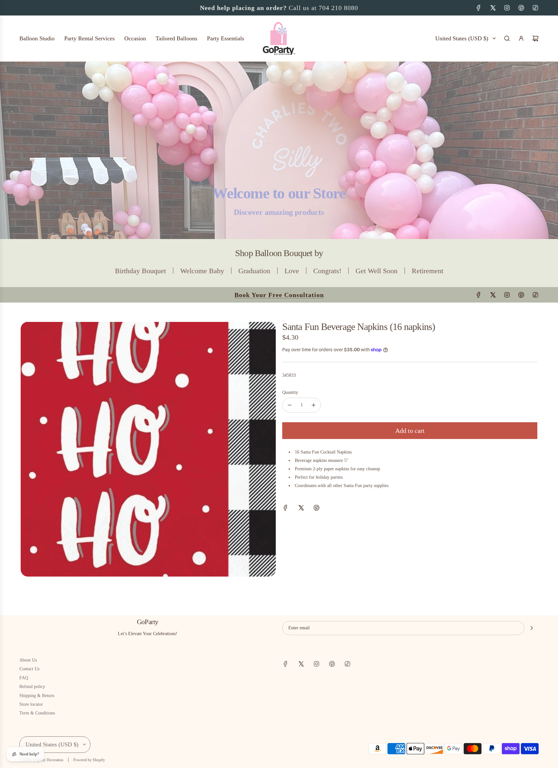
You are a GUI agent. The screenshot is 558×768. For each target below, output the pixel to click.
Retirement (427, 271)
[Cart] (535, 38)
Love (291, 271)
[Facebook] (478, 8)
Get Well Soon (377, 271)
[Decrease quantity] (290, 405)
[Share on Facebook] (285, 509)
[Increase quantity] (313, 405)
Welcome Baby (202, 271)
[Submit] (531, 628)
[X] (493, 8)
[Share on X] (301, 509)
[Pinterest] (521, 8)
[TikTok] (535, 8)
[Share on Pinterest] (316, 509)
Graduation (254, 271)
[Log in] (521, 38)
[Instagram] (507, 8)
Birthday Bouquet (140, 271)
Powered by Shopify (89, 760)
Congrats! (327, 271)
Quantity (290, 392)
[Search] (507, 38)
